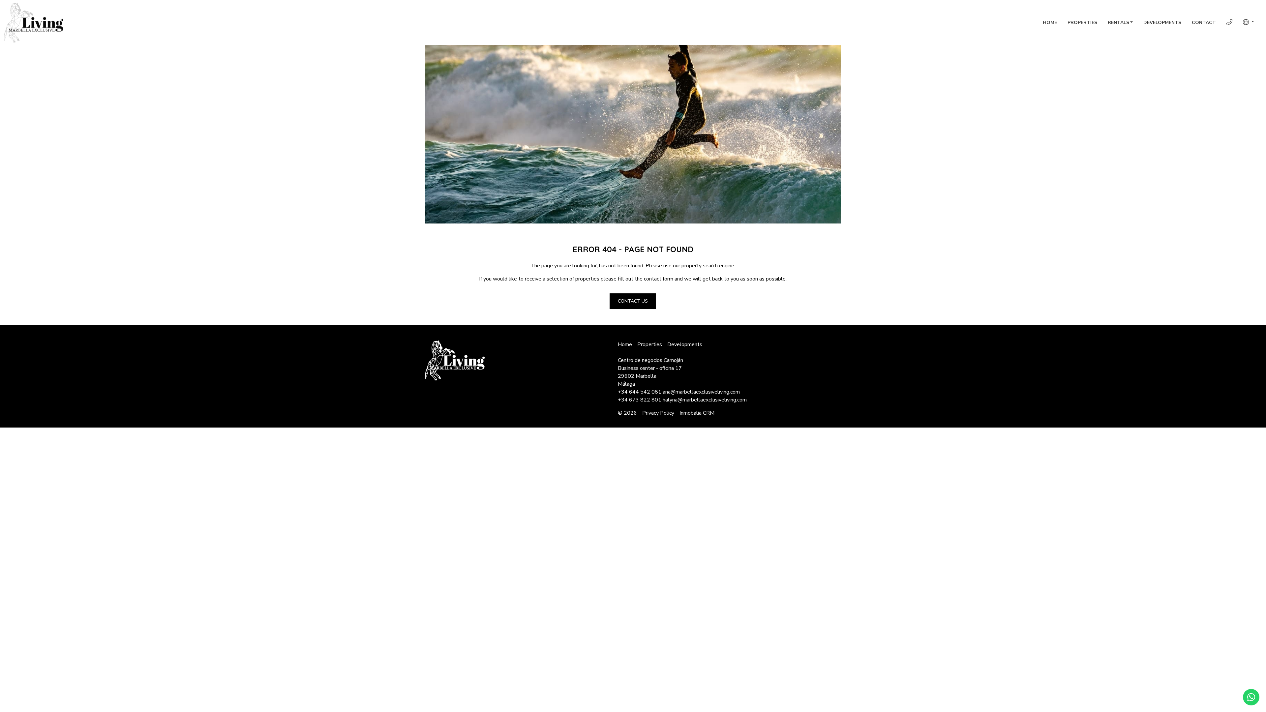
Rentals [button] (1118, 22)
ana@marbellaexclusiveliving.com (701, 392)
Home (1050, 22)
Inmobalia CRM (696, 413)
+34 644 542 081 (639, 392)
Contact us (633, 301)
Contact (1204, 22)
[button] (1248, 22)
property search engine (707, 265)
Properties (1082, 22)
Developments (1162, 22)
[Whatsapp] (1251, 697)
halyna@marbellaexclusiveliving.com (705, 399)
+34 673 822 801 (639, 399)
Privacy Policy (658, 413)
